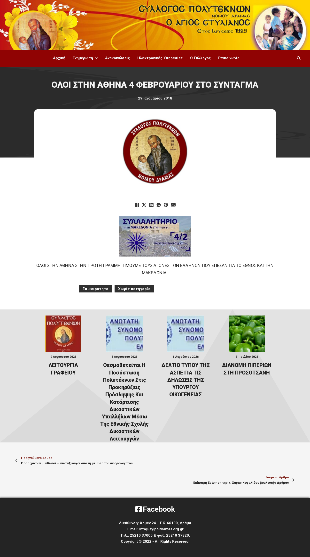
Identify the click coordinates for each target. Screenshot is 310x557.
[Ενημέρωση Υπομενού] (96, 58)
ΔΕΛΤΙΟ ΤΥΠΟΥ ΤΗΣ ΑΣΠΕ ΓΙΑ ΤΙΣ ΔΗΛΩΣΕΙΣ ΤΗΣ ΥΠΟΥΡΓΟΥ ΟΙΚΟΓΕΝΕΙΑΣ (186, 380)
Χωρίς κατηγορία (134, 289)
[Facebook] (136, 204)
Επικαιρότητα (95, 289)
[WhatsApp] (158, 204)
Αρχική (59, 58)
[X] (144, 204)
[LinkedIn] (151, 204)
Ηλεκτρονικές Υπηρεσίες (160, 58)
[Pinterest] (166, 204)
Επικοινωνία (229, 58)
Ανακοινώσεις (117, 58)
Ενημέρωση (83, 58)
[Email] (173, 204)
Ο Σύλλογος (200, 58)
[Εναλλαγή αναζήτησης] (298, 58)
